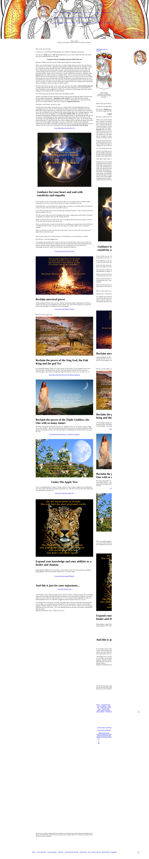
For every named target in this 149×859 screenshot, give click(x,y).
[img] (44, 13)
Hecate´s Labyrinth (105, 710)
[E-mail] (98, 738)
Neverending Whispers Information (66, 23)
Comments (97, 23)
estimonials (109, 711)
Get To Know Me (105, 704)
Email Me (60, 852)
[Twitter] (98, 743)
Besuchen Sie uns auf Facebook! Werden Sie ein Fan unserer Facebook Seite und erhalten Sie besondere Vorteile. (104, 735)
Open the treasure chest (64, 589)
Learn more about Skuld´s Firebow (64, 309)
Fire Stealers (106, 12)
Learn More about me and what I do (64, 128)
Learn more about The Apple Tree (64, 493)
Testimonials (108, 23)
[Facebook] (98, 741)
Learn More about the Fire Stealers (64, 251)
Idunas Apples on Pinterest (103, 730)
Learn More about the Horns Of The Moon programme (64, 375)
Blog (98, 710)
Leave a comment (101, 706)
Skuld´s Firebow (100, 711)
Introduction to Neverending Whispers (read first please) (74, 17)
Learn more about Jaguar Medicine (64, 576)
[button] (138, 852)
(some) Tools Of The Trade (71, 852)
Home (97, 704)
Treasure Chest (105, 709)
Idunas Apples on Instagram (104, 727)
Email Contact (88, 12)
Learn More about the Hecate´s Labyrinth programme (64, 434)
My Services (77, 12)
